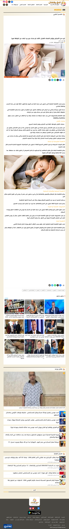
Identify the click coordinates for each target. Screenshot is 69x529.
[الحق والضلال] (64, 9)
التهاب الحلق (21, 216)
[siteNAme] (57, 3)
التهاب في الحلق (20, 116)
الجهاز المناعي (31, 290)
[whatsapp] (50, 80)
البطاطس (44, 150)
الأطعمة (43, 290)
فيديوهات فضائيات (29, 520)
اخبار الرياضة (15, 517)
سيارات (7, 520)
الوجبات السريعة (61, 290)
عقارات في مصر (55, 522)
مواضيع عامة (62, 520)
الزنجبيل (30, 136)
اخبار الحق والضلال (38, 520)
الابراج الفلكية (47, 522)
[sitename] (34, 501)
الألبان (58, 124)
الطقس (7, 216)
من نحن (63, 525)
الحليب (32, 128)
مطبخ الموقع (9, 517)
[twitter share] (58, 80)
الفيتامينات (25, 144)
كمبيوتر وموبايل (46, 520)
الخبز (31, 150)
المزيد (34, 490)
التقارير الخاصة (31, 5)
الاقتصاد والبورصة (54, 520)
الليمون (54, 290)
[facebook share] (60, 80)
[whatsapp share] (55, 80)
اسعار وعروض (62, 522)
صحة (12, 104)
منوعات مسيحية (23, 517)
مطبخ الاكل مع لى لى (19, 520)
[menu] (7, 4)
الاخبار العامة (39, 5)
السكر (28, 210)
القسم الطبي (23, 5)
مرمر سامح (61, 41)
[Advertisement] (34, 26)
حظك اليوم (41, 522)
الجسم (8, 104)
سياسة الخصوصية (56, 525)
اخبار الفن (29, 517)
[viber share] (52, 80)
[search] (4, 4)
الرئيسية (46, 5)
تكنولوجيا (12, 520)
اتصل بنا (50, 525)
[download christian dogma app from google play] (34, 513)
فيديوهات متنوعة (14, 5)
